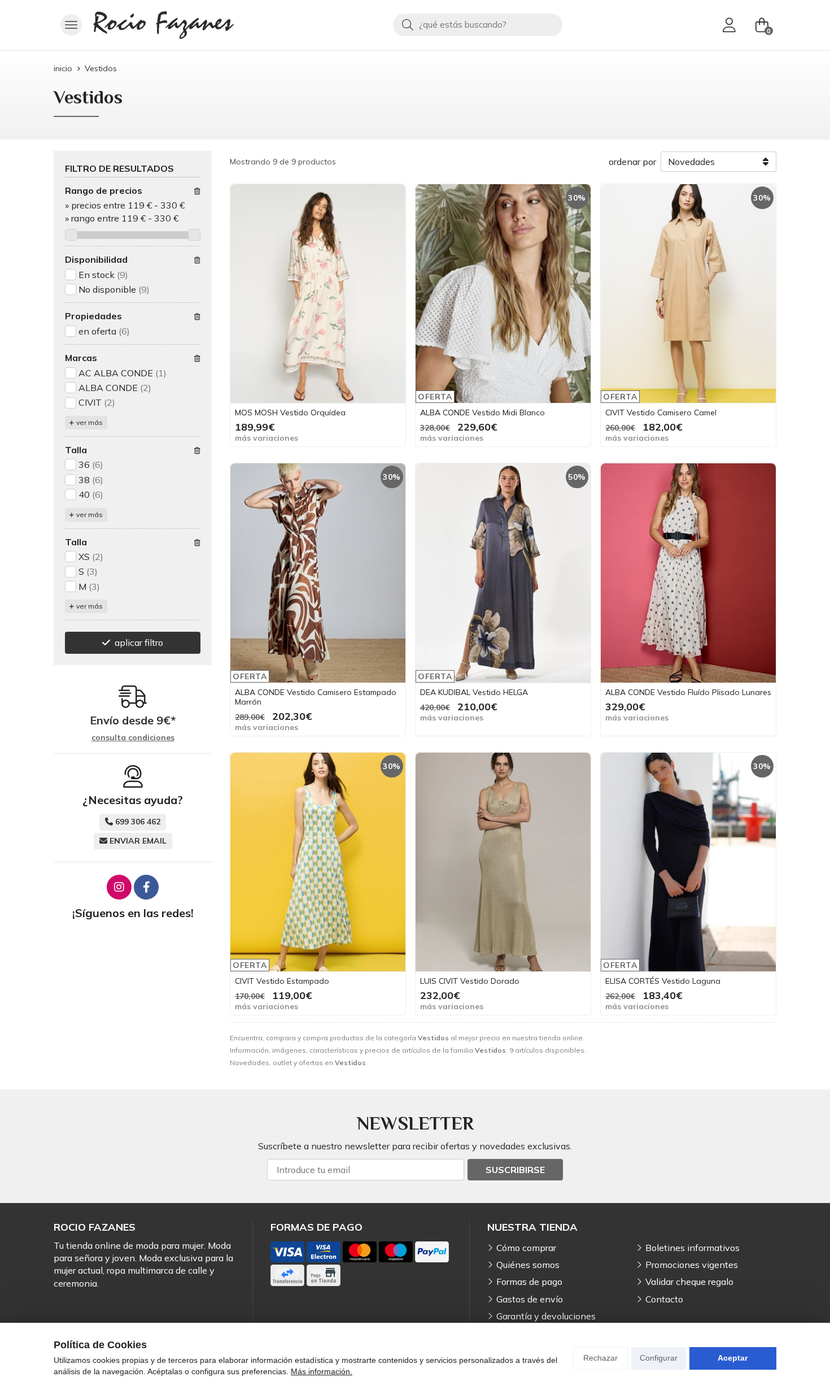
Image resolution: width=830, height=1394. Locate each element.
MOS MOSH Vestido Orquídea (290, 412)
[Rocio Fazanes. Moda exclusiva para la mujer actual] (163, 25)
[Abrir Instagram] (119, 887)
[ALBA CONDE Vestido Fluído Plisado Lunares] (688, 573)
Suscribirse (515, 1169)
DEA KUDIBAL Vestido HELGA (474, 692)
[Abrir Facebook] (146, 887)
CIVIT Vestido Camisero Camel (661, 412)
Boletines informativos (692, 1247)
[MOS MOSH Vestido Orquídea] (317, 293)
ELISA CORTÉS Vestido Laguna (662, 981)
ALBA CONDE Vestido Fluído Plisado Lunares (688, 692)
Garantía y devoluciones (546, 1316)
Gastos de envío (529, 1299)
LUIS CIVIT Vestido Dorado (469, 981)
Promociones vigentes (691, 1264)
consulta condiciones (132, 737)
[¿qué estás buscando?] (477, 24)
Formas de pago (529, 1281)
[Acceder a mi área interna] (729, 25)
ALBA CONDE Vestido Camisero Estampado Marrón (315, 697)
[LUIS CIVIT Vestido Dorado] (503, 862)
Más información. (321, 1371)
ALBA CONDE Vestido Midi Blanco (482, 412)
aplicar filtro (139, 642)
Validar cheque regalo (689, 1281)
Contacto (664, 1299)
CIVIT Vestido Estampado (282, 981)
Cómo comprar (526, 1247)
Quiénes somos (528, 1264)
